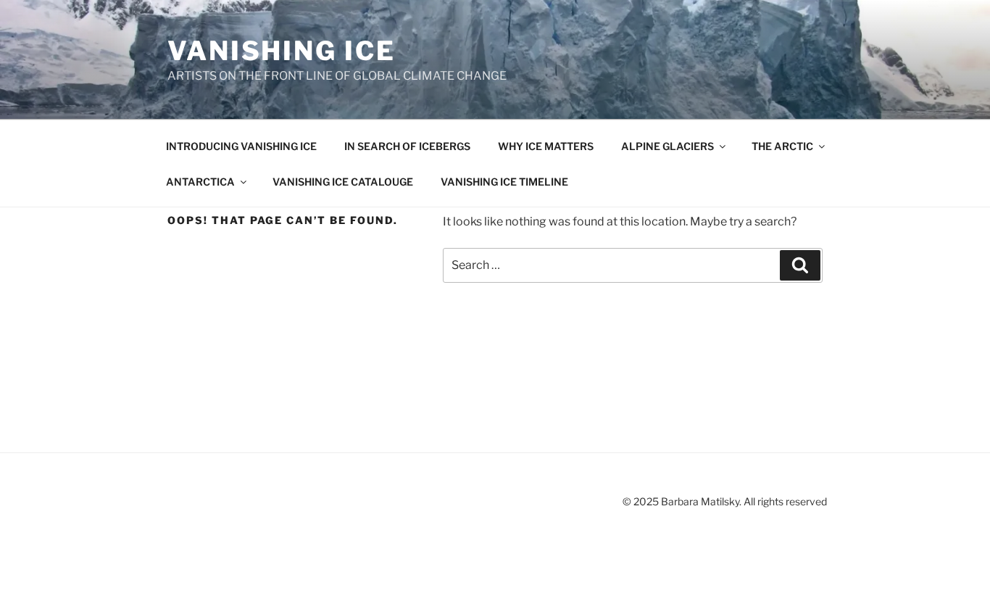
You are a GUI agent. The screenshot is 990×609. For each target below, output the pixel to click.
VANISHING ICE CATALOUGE (343, 181)
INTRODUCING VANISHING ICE (241, 146)
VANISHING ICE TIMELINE (504, 181)
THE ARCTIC (782, 146)
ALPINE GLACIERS (667, 146)
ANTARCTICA (200, 181)
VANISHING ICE (281, 51)
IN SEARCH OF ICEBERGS (407, 146)
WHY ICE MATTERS (546, 146)
